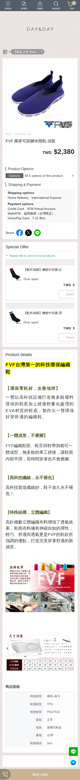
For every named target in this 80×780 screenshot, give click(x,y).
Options (14, 175)
